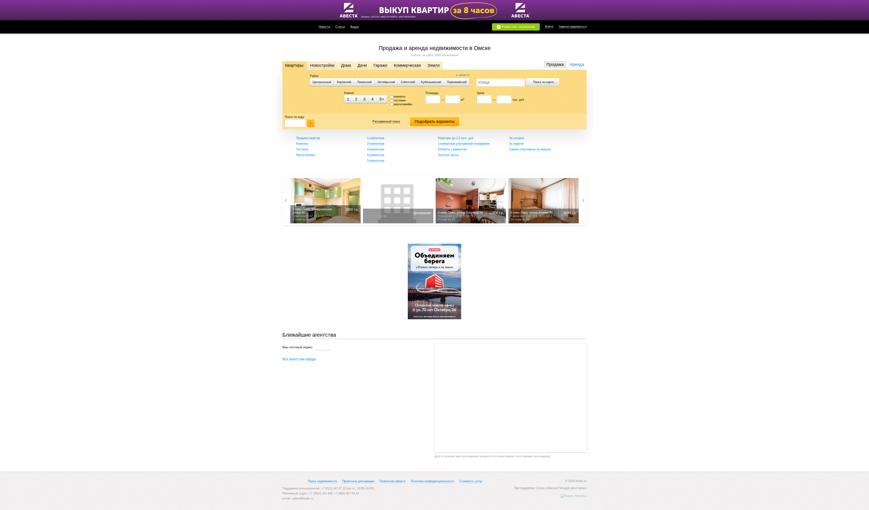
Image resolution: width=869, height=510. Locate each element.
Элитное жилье (448, 155)
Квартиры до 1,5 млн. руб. (456, 138)
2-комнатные (375, 143)
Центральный (322, 82)
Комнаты (302, 143)
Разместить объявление (516, 27)
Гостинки (302, 149)
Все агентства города (299, 359)
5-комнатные (375, 160)
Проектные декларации (358, 481)
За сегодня (516, 138)
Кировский (344, 82)
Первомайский (457, 82)
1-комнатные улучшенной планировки (463, 143)
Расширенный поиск (386, 121)
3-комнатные (375, 149)
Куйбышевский (431, 82)
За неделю (516, 143)
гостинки (400, 100)
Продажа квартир (308, 138)
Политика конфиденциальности (432, 481)
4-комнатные (375, 155)
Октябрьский (386, 82)
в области (462, 75)
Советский (408, 82)
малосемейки (403, 104)
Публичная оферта (392, 481)
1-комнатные (375, 138)
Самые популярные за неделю (530, 149)
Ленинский (364, 82)
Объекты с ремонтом (452, 149)
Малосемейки (305, 155)
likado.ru (294, 27)
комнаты (399, 96)
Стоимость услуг (471, 481)
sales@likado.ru (302, 498)
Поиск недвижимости (322, 481)
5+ (382, 99)
